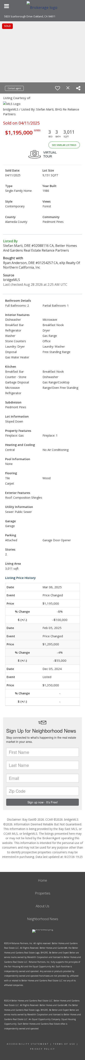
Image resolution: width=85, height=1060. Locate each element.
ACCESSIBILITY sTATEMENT (28, 1044)
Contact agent (14, 88)
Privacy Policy (42, 1049)
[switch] (57, 88)
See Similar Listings (64, 144)
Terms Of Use (64, 1044)
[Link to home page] (42, 6)
